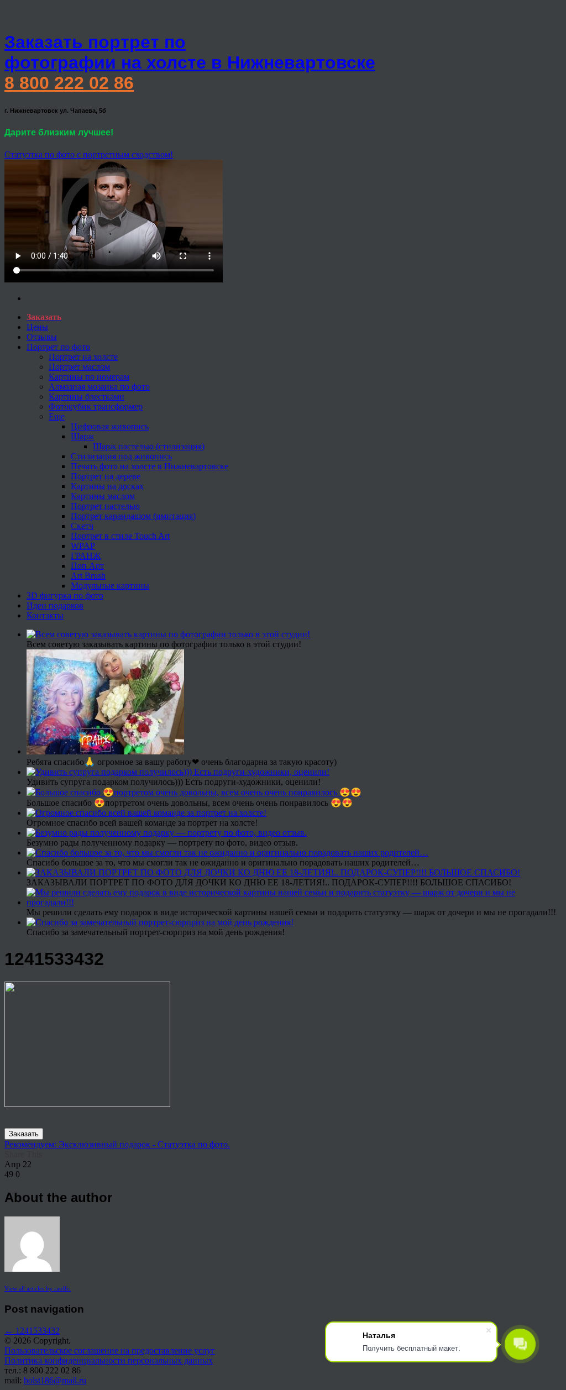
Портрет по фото (58, 347)
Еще (57, 416)
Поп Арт (87, 565)
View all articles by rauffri (37, 1288)
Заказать (24, 1134)
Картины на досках (107, 486)
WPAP (83, 545)
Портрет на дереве (105, 476)
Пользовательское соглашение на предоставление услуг (109, 1350)
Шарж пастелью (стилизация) (149, 446)
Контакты (45, 615)
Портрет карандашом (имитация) (133, 516)
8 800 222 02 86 (69, 83)
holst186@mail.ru (55, 1380)
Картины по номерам (89, 376)
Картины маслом (103, 496)
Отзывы (42, 337)
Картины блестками (86, 396)
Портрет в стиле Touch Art (120, 536)
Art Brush (88, 575)
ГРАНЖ (86, 555)
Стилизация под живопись (121, 456)
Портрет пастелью (105, 506)
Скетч (82, 526)
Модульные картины (110, 585)
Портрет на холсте (83, 356)
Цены (37, 327)
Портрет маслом (79, 366)
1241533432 (32, 1330)
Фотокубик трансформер (96, 406)
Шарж (82, 436)
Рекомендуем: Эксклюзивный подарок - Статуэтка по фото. (117, 1144)
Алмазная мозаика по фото (99, 386)
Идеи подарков (55, 605)
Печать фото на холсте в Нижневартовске (149, 466)
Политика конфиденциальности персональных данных (108, 1360)
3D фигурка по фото (65, 595)
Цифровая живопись (110, 426)
